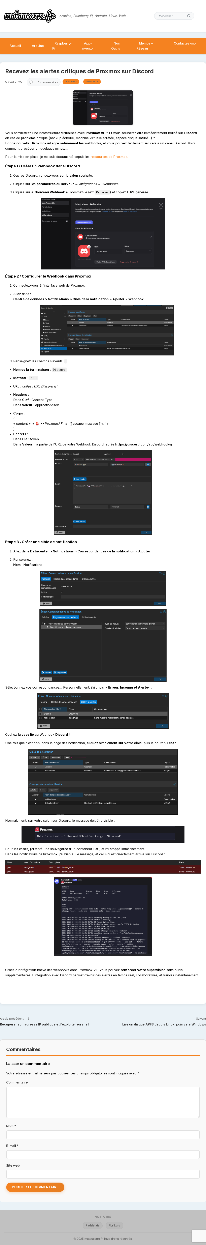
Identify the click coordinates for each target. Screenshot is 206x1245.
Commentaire (17, 1082)
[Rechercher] (189, 16)
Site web (13, 1165)
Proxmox (92, 81)
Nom (11, 1126)
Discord (71, 81)
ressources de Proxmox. (109, 157)
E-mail (12, 1146)
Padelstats (92, 1225)
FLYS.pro (114, 1225)
